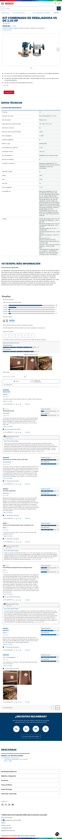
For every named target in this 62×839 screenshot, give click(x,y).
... (28, 12)
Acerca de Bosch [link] (6, 785)
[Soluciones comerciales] (59, 794)
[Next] (34, 68)
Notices (3, 823)
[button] (9, 92)
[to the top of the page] (59, 829)
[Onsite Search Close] (55, 8)
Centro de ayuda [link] (6, 789)
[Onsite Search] (59, 8)
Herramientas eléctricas (19, 12)
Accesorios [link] (4, 780)
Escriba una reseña (6, 30)
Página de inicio (5, 12)
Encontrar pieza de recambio (31, 736)
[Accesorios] (59, 780)
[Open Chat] (57, 834)
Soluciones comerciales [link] (8, 794)
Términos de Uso (6, 825)
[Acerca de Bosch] (59, 785)
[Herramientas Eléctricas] (59, 772)
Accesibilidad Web (6, 828)
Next (58, 49)
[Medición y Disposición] (59, 776)
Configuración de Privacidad (13, 820)
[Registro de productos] (59, 3)
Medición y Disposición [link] (8, 776)
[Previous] (28, 68)
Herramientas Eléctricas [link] (9, 771)
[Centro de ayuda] (59, 789)
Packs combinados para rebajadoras (41, 12)
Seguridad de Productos (8, 830)
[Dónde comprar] (55, 3)
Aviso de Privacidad (6, 817)
